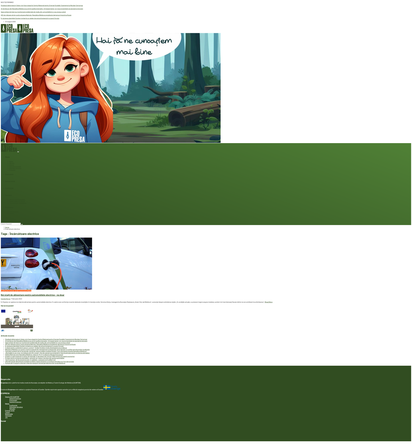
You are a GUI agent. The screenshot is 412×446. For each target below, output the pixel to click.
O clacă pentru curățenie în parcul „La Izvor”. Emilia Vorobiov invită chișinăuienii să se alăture (36, 348)
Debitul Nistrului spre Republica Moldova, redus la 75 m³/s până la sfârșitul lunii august (34, 355)
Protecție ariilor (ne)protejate (17, 203)
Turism (7, 412)
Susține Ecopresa (15, 402)
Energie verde (10, 181)
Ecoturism (12, 170)
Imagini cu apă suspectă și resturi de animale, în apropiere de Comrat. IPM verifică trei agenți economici (40, 356)
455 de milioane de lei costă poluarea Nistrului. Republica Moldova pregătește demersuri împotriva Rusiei (36, 15)
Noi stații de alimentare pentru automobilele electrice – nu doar (32, 295)
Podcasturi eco (13, 212)
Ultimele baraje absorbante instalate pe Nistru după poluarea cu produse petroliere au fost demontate (39, 361)
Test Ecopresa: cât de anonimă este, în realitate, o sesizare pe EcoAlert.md (30, 360)
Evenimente (9, 174)
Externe (11, 165)
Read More (269, 302)
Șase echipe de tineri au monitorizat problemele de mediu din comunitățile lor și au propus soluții (33, 12)
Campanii (8, 195)
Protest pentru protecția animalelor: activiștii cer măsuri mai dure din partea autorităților (34, 358)
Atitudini (11, 163)
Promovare (13, 400)
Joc (6, 218)
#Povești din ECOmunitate (17, 199)
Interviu (11, 213)
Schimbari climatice (15, 168)
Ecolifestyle (9, 188)
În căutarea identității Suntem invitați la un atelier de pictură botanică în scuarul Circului (30, 18)
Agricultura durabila (15, 166)
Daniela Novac (5, 299)
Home (7, 227)
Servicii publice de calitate (17, 201)
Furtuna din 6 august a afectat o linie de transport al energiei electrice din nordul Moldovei (35, 363)
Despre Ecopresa (15, 398)
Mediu (7, 157)
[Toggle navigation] (18, 151)
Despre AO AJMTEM (12, 397)
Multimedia (9, 207)
